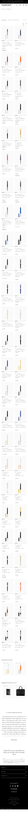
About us (3, 767)
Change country (14, 791)
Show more (14, 739)
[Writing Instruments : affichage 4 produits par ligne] (23, 24)
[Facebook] (10, 786)
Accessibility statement (14, 803)
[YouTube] (17, 786)
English (14, 788)
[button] (16, 5)
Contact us (4, 775)
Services (3, 771)
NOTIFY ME (4, 50)
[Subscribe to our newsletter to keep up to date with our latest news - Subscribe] (23, 758)
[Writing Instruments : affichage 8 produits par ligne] (26, 24)
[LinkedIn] (15, 786)
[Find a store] (23, 5)
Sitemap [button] (14, 804)
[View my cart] (20, 5)
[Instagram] (12, 786)
